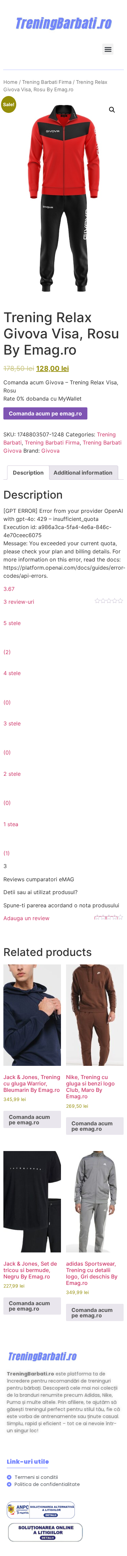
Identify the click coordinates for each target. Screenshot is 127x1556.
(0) (7, 702)
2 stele (12, 773)
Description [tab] (28, 472)
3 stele (12, 723)
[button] (107, 49)
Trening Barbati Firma (46, 82)
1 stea (10, 824)
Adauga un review (26, 918)
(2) (7, 652)
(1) (6, 853)
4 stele (12, 673)
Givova (50, 450)
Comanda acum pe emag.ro (45, 413)
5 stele (12, 623)
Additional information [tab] (83, 472)
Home (10, 82)
